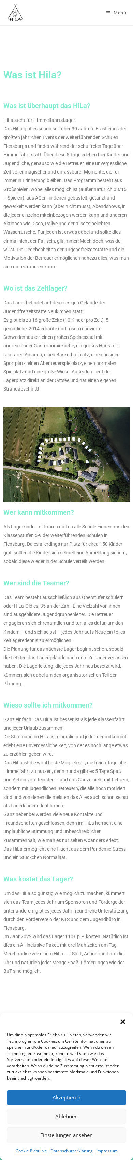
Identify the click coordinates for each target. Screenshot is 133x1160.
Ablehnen (66, 1116)
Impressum (107, 1151)
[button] (122, 1021)
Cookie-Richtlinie (31, 1151)
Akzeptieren (66, 1097)
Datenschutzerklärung (71, 1151)
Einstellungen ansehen (66, 1135)
